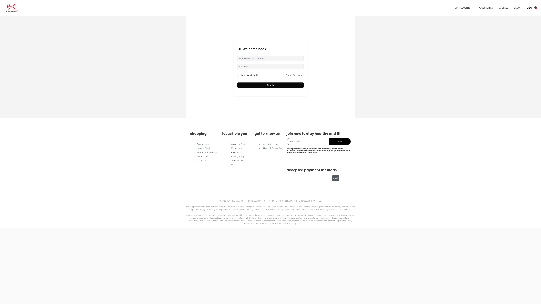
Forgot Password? (295, 75)
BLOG (517, 8)
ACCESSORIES (486, 8)
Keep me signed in (250, 75)
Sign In (270, 85)
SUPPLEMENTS (462, 8)
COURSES (503, 8)
